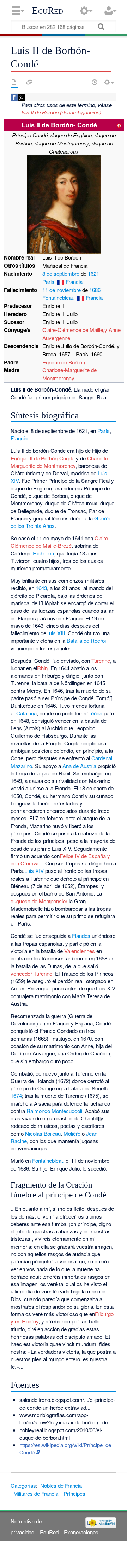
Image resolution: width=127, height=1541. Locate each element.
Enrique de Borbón (63, 362)
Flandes (81, 935)
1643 (41, 587)
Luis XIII (55, 633)
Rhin (42, 668)
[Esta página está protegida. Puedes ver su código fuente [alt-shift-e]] (82, 82)
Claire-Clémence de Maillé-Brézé (60, 541)
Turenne (100, 660)
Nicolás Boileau (43, 1133)
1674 (16, 1095)
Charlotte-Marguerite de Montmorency (69, 374)
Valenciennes (79, 950)
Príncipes (74, 1493)
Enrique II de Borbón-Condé (43, 458)
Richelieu (43, 553)
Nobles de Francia (61, 1485)
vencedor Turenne (31, 973)
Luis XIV (34, 870)
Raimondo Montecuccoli (54, 1110)
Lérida (95, 713)
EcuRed (47, 10)
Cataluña (26, 713)
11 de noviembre (61, 289)
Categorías (23, 1485)
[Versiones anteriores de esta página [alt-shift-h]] (94, 82)
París (103, 430)
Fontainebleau (58, 297)
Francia (74, 281)
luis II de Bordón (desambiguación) (61, 112)
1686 (95, 289)
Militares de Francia (35, 1493)
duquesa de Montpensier (39, 901)
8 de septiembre (60, 273)
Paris (48, 281)
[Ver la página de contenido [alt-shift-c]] (14, 82)
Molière (72, 1133)
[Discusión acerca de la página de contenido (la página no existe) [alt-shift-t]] (29, 82)
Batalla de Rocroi (86, 640)
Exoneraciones (81, 1532)
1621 (93, 273)
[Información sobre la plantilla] (119, 125)
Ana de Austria (79, 765)
